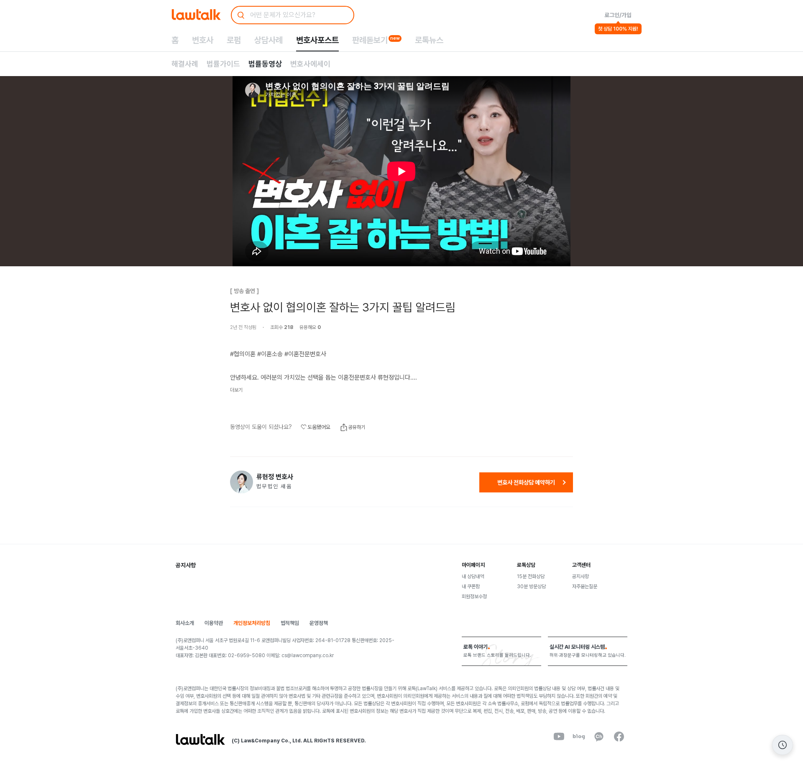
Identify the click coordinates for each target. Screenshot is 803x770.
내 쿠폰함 (471, 586)
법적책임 (290, 623)
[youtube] (558, 736)
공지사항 (580, 576)
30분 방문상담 (531, 586)
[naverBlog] (578, 736)
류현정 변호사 (274, 477)
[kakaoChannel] (599, 736)
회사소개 (185, 623)
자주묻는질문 (584, 586)
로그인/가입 (618, 15)
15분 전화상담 (531, 576)
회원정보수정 (474, 596)
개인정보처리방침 (251, 623)
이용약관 (214, 623)
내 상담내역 (473, 576)
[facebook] (619, 736)
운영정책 (318, 623)
